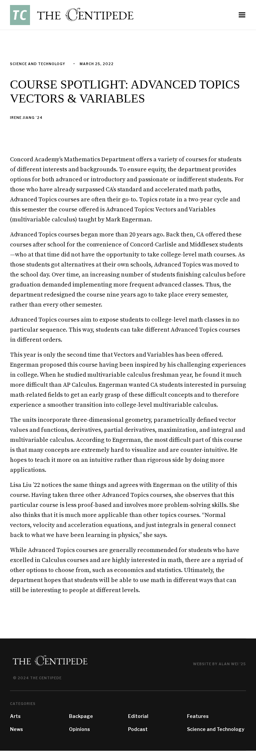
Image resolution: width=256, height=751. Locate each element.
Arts (15, 716)
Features (198, 716)
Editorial (138, 716)
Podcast (138, 729)
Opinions (79, 729)
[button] (242, 15)
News (16, 729)
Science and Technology (215, 729)
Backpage (81, 716)
